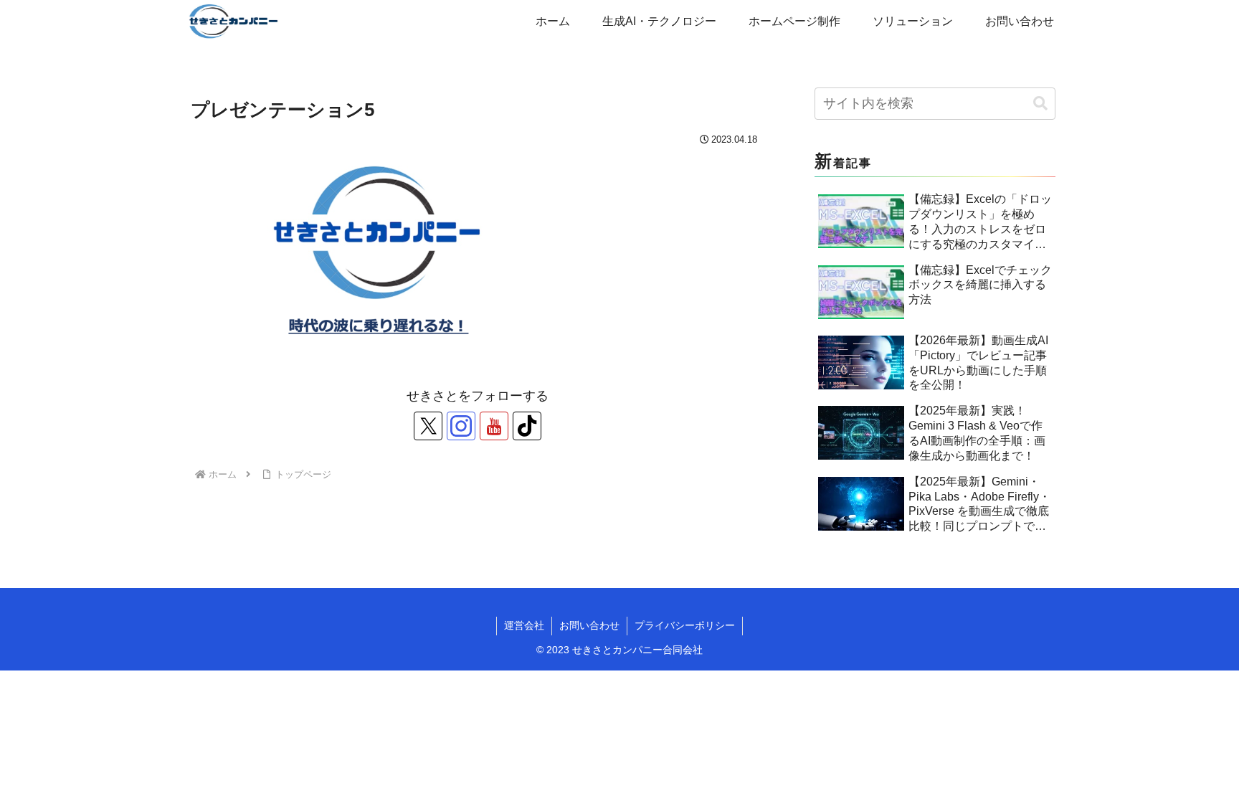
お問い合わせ (589, 625)
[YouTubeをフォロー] (494, 426)
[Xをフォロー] (428, 426)
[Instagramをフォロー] (461, 426)
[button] (1040, 103)
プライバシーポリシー (685, 625)
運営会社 (524, 625)
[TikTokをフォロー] (527, 426)
